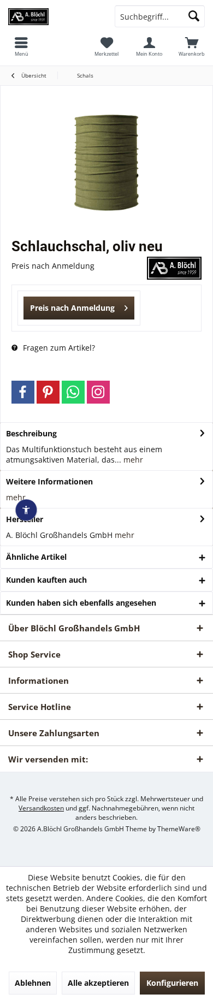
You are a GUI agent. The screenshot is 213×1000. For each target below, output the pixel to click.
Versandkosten (41, 808)
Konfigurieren (172, 983)
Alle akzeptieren (98, 983)
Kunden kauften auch (46, 580)
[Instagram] (98, 392)
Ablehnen (33, 983)
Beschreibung (31, 433)
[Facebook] (22, 392)
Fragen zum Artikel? (58, 347)
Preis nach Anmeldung (72, 308)
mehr (132, 459)
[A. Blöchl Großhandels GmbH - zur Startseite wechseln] (53, 16)
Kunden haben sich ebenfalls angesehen (81, 602)
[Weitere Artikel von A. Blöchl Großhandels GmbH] (174, 268)
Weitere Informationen (49, 481)
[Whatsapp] (73, 392)
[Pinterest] (48, 392)
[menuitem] (191, 46)
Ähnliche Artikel (36, 557)
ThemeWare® (178, 828)
